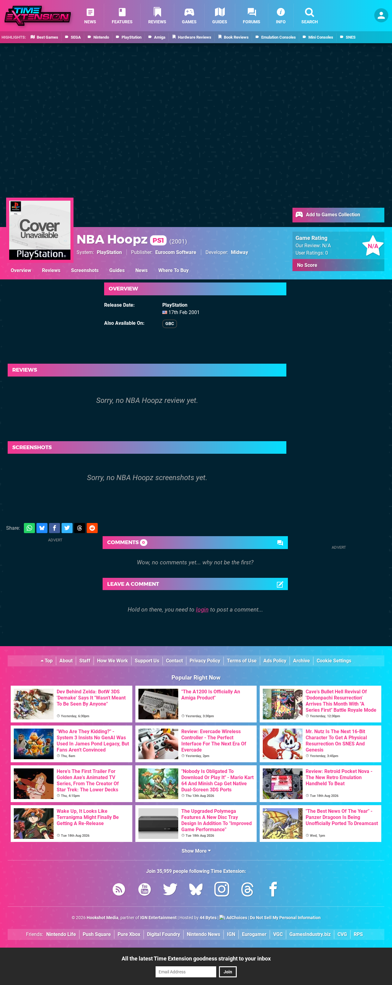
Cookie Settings (334, 661)
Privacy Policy (205, 661)
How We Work (112, 661)
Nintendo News (203, 934)
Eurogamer (254, 934)
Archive (301, 661)
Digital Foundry (163, 934)
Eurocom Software (175, 252)
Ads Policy (274, 661)
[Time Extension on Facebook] (273, 890)
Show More (195, 851)
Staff (84, 661)
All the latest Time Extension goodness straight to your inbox (196, 958)
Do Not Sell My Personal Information (285, 917)
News (141, 270)
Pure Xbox (129, 934)
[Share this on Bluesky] (41, 528)
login (202, 609)
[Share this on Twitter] (67, 528)
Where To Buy (173, 270)
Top (48, 661)
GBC (169, 323)
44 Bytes (208, 917)
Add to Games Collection (332, 215)
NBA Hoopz (120, 239)
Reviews (51, 270)
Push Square (97, 934)
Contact (174, 661)
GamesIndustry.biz (310, 934)
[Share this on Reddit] (92, 528)
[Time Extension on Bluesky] (196, 890)
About (66, 661)
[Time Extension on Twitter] (170, 890)
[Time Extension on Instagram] (221, 890)
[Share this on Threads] (79, 528)
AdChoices (236, 917)
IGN (231, 934)
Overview (21, 270)
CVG (342, 934)
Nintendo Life (61, 934)
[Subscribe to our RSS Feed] (118, 890)
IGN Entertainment (158, 917)
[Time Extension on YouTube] (144, 890)
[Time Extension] (38, 16)
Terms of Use (242, 661)
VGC (278, 934)
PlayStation (109, 252)
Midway (239, 252)
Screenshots (85, 270)
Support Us (147, 661)
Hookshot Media (103, 917)
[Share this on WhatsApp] (29, 528)
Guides (117, 270)
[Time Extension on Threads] (247, 890)
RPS (358, 934)
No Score (307, 265)
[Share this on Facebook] (54, 528)
